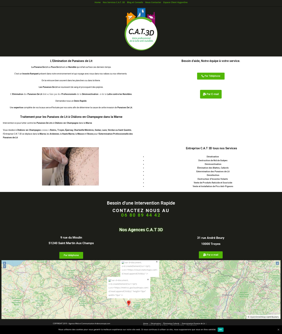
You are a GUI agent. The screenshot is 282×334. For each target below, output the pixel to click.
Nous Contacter (153, 2)
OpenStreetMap (258, 316)
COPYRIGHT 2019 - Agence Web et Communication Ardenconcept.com (81, 323)
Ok (220, 329)
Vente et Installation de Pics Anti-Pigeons (213, 186)
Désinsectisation (213, 164)
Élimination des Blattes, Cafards (213, 168)
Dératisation (213, 156)
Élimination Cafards (171, 323)
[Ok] (278, 329)
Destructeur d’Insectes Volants (213, 179)
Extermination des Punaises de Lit (213, 171)
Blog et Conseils (135, 2)
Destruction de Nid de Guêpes (213, 160)
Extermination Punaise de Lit (193, 323)
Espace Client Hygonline (175, 2)
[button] (211, 76)
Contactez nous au (141, 213)
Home (98, 2)
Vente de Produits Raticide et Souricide (213, 182)
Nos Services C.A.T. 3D (114, 2)
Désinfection (213, 175)
